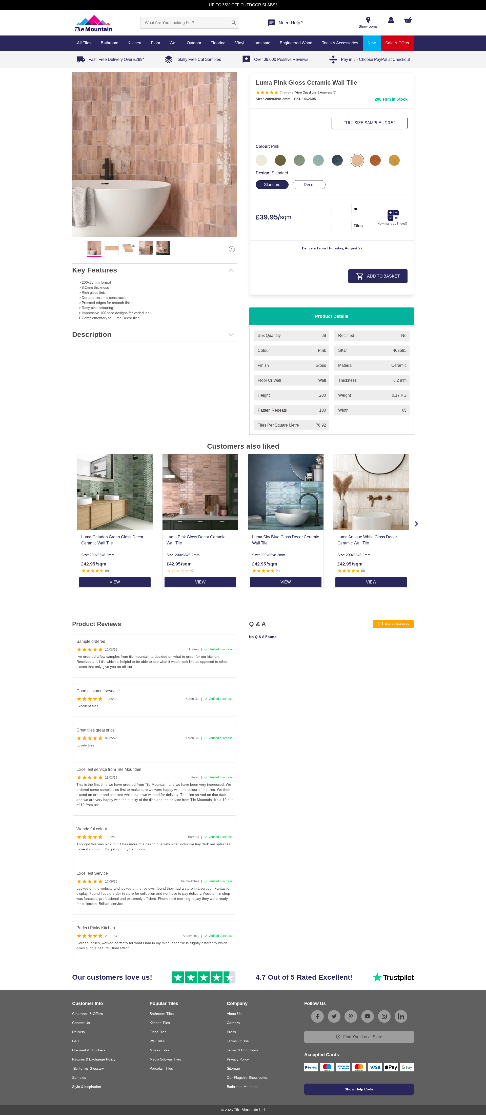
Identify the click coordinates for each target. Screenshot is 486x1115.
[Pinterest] (351, 1016)
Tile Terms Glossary (88, 1068)
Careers (233, 1023)
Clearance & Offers (87, 1014)
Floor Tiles (158, 1032)
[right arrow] (232, 249)
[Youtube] (367, 1016)
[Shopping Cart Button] (408, 20)
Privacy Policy (238, 1059)
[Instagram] (384, 1016)
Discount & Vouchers (88, 1050)
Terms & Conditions (242, 1050)
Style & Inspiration (86, 1087)
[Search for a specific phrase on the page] (234, 23)
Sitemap (233, 1068)
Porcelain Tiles (161, 1068)
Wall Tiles (157, 1041)
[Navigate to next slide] (416, 524)
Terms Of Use (238, 1041)
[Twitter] (334, 1016)
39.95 (273, 217)
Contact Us (81, 1023)
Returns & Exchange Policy (93, 1059)
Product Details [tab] (331, 316)
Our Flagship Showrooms (247, 1077)
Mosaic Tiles (159, 1050)
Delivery (78, 1032)
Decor (309, 184)
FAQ (75, 1041)
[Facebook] (317, 1016)
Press (231, 1032)
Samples (79, 1077)
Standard (272, 184)
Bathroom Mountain (242, 1087)
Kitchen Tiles (160, 1023)
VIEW (115, 582)
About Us (234, 1014)
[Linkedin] (401, 1016)
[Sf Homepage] (93, 22)
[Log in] (391, 20)
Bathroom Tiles (162, 1014)
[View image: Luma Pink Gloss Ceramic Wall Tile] (154, 154)
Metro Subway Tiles (165, 1059)
